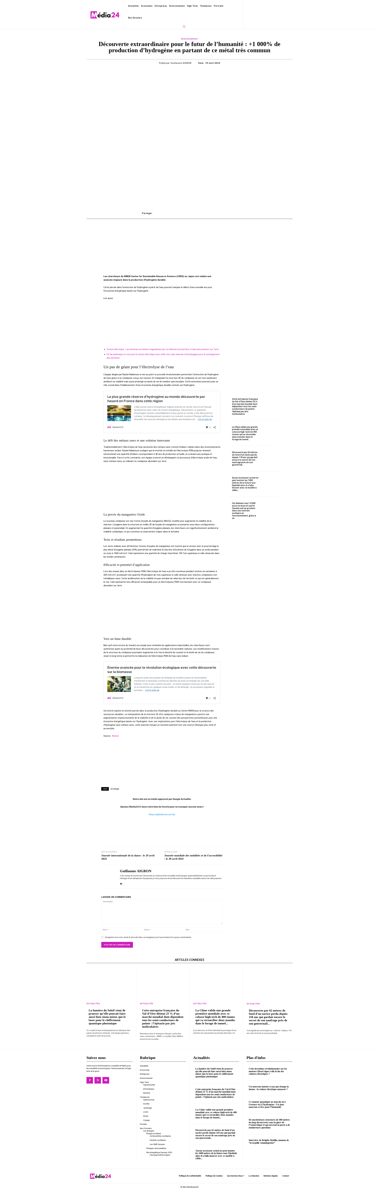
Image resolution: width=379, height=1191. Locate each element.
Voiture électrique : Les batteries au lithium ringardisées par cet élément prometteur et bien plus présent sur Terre (163, 349)
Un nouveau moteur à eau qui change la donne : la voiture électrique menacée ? (269, 1088)
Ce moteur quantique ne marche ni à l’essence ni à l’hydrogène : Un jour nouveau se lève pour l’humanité (267, 1104)
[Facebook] (89, 1080)
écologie (115, 789)
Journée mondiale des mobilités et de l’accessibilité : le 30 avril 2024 (193, 857)
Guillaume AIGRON (181, 63)
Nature (115, 736)
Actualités (93, 1004)
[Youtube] (105, 1080)
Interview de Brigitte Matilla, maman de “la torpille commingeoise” (269, 1141)
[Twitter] (97, 1080)
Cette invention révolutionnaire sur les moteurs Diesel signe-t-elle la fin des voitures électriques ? (268, 1071)
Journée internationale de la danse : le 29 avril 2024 (127, 857)
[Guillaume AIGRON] (108, 877)
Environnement (189, 38)
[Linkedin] (121, 883)
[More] (234, 213)
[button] (184, 26)
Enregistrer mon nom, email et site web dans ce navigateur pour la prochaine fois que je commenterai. (148, 937)
